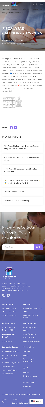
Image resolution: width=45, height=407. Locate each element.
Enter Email (9, 247)
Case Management (8, 366)
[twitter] (8, 295)
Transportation (7, 374)
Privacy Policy (4, 400)
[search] (37, 4)
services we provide (10, 347)
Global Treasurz (28, 338)
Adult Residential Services (11, 351)
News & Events (18, 40)
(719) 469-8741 (7, 341)
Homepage (6, 40)
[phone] (33, 4)
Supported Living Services (11, 362)
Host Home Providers (30, 376)
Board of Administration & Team (32, 310)
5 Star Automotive (29, 334)
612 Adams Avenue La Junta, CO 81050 (9, 310)
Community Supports (9, 355)
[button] (41, 4)
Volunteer (26, 351)
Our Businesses (29, 323)
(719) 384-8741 (11, 315)
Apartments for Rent (9, 370)
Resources (27, 387)
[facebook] (3, 295)
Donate (26, 355)
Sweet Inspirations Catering (29, 329)
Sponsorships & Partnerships (28, 360)
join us (26, 368)
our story (27, 304)
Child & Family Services (10, 359)
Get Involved (28, 347)
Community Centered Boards (30, 316)
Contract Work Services (31, 341)
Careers (26, 372)
